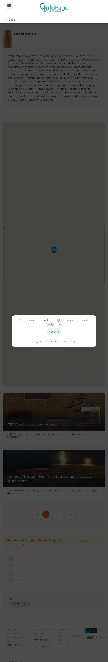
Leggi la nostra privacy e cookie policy (54, 341)
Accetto (54, 331)
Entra (11, 19)
